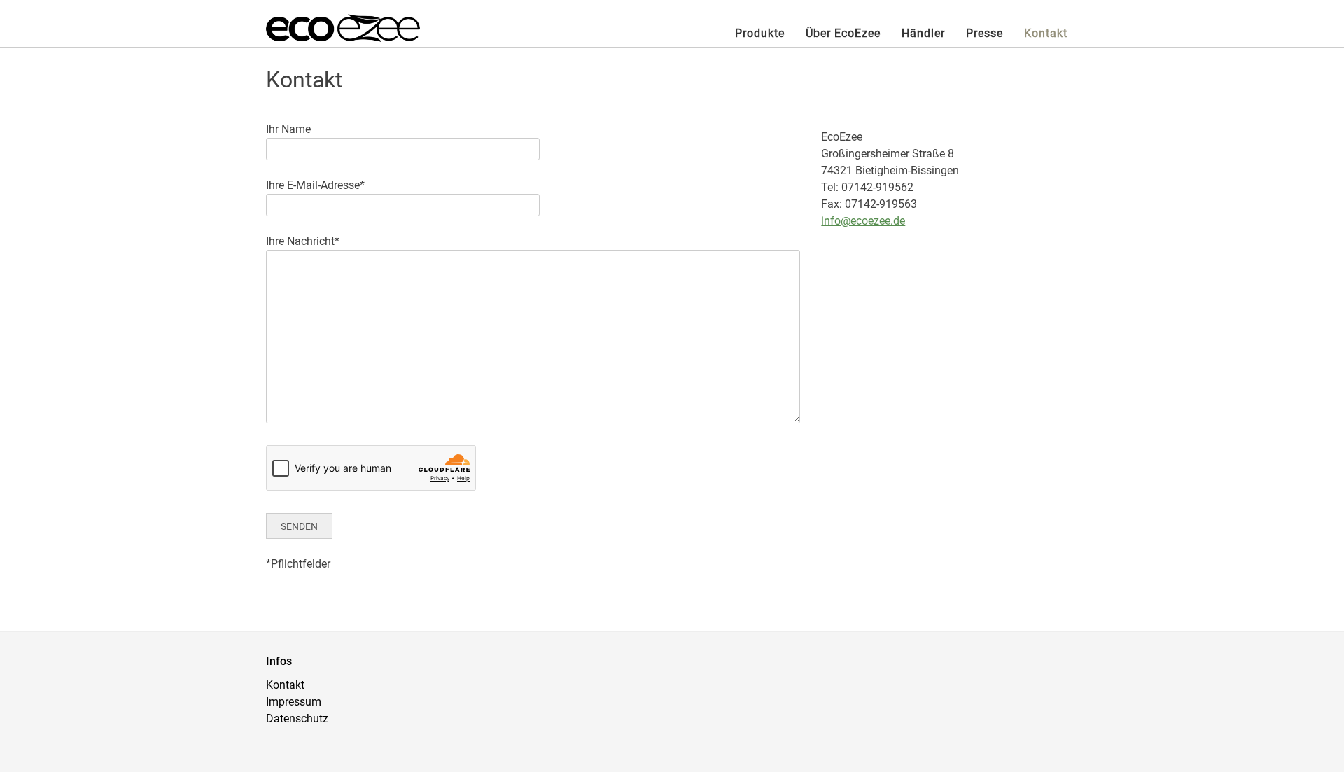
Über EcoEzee (843, 33)
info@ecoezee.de (863, 220)
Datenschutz (297, 718)
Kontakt (1046, 33)
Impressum (293, 701)
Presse (984, 33)
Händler (923, 33)
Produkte (760, 33)
